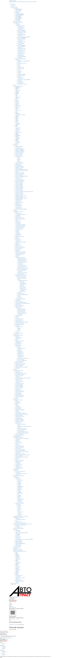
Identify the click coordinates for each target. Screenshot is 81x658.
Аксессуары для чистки (20, 417)
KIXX (18, 110)
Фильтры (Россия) (19, 307)
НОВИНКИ (11, 1)
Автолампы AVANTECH (20, 391)
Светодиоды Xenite (19, 384)
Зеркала (17, 401)
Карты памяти (20, 354)
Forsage (19, 484)
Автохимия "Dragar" (19, 189)
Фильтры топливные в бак (22, 269)
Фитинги (17, 331)
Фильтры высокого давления (23, 268)
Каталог (3, 643)
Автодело (19, 481)
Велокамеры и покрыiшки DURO (24, 60)
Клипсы (19, 507)
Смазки (17, 171)
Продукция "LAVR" (19, 196)
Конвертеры (20, 350)
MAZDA (17, 134)
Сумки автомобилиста (20, 435)
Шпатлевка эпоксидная (20, 581)
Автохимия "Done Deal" (20, 173)
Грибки (19, 65)
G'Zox (19, 158)
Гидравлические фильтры (22, 272)
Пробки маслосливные (20, 446)
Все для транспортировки (20, 449)
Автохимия (16, 145)
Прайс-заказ (31, 1)
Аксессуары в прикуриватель (23, 358)
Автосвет (18, 370)
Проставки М (20, 82)
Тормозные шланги (21, 293)
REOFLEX (17, 563)
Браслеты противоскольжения (23, 432)
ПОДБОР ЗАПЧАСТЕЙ (17, 1)
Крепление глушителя (20, 323)
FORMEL (18, 556)
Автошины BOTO (21, 55)
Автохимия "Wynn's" (19, 153)
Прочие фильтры (21, 273)
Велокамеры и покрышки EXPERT (24, 79)
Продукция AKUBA (19, 415)
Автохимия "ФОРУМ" (19, 193)
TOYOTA (18, 141)
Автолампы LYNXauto (19, 396)
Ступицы (17, 317)
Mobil (17, 112)
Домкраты (18, 441)
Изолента (19, 506)
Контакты (4, 654)
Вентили (19, 62)
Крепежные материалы (20, 503)
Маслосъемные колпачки (20, 247)
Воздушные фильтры (22, 261)
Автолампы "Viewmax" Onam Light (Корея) (23, 378)
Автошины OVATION (21, 39)
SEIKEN (19, 328)
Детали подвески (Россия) (20, 299)
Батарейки (18, 368)
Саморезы (20, 509)
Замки (19, 425)
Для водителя (18, 402)
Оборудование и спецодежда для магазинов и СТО (23, 523)
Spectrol (17, 120)
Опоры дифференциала (20, 324)
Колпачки (19, 70)
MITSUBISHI (18, 135)
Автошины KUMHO (21, 26)
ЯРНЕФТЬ (17, 108)
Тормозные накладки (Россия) (21, 302)
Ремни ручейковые (23, 290)
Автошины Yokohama (22, 42)
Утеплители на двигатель (20, 450)
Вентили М (20, 80)
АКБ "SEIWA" (18, 20)
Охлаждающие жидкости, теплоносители (21, 517)
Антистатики (18, 458)
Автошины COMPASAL (22, 37)
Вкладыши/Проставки (19, 236)
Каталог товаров (14, 7)
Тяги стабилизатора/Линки (20, 226)
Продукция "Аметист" (19, 192)
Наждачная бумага (19, 576)
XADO (17, 125)
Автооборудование (19, 455)
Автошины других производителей (24, 36)
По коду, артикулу (19, 608)
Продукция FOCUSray (20, 419)
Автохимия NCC (18, 201)
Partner (19, 485)
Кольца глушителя (19, 442)
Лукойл (17, 131)
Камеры (19, 349)
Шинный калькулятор (25, 1)
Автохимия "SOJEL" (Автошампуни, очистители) (24, 191)
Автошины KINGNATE (22, 57)
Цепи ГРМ (22, 285)
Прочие (19, 330)
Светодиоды (18, 388)
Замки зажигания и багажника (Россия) (23, 303)
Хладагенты (18, 203)
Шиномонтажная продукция (21, 59)
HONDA (17, 133)
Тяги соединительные (20, 318)
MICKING (17, 92)
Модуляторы (20, 351)
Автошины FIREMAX (21, 51)
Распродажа (13, 4)
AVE (16, 552)
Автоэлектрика (18, 335)
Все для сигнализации (22, 428)
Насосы (18, 444)
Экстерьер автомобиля (20, 420)
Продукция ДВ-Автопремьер (21, 413)
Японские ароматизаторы (20, 472)
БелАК (19, 491)
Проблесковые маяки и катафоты (22, 367)
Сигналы (19, 427)
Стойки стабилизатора (20, 227)
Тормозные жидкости (19, 186)
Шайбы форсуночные (20, 320)
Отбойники (18, 238)
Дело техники (20, 480)
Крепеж (19, 508)
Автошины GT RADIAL (22, 31)
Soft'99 (19, 159)
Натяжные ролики (19, 248)
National (17, 115)
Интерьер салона (19, 421)
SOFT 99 (18, 566)
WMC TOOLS (20, 493)
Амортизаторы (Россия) (20, 305)
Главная (10, 624)
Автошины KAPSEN (21, 54)
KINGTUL (19, 483)
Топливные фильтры (21, 267)
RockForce (20, 489)
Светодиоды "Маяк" (19, 372)
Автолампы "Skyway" (19, 382)
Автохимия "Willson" (19, 184)
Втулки (17, 212)
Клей (19, 69)
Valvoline (17, 124)
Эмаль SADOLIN (19, 579)
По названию (12, 608)
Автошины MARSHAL (22, 35)
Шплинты (19, 515)
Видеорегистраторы (21, 348)
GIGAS (17, 91)
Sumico (17, 121)
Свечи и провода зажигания (19, 529)
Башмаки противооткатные (23, 431)
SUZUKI (17, 139)
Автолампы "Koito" (19, 376)
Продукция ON (18, 461)
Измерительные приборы (20, 453)
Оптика (17, 397)
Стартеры (17, 336)
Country (17, 143)
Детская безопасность (22, 424)
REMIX (18, 562)
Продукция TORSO (19, 418)
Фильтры (20, 257)
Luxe (16, 111)
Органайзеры (18, 408)
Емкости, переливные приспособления (23, 454)
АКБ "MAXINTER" (19, 18)
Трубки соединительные (20, 254)
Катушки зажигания (19, 365)
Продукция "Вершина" (20, 166)
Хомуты (20, 513)
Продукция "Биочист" (19, 194)
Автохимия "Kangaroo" (20, 148)
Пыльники (18, 232)
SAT (18, 329)
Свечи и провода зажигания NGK (22, 533)
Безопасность (18, 422)
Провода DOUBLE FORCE (20, 543)
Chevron (17, 103)
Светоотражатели (21, 430)
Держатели (18, 403)
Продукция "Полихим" (20, 167)
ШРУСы (17, 316)
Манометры (20, 71)
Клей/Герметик (18, 164)
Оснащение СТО (19, 527)
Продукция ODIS (19, 204)
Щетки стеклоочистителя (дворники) (22, 439)
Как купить (4, 646)
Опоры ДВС (18, 215)
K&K (18, 327)
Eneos (17, 107)
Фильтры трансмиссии (22, 271)
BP (16, 99)
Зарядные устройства (20, 341)
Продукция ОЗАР (21, 356)
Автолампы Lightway (19, 385)
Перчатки (18, 411)
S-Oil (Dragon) (18, 105)
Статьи (3, 653)
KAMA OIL (18, 129)
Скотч (20, 511)
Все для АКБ (18, 343)
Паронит (19, 296)
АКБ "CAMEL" (18, 19)
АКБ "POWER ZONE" (19, 13)
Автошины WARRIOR (21, 45)
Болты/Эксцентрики (19, 229)
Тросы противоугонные (22, 429)
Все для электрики (19, 362)
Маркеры (17, 574)
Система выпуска (19, 319)
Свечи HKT (18, 534)
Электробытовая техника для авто (22, 457)
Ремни (22, 280)
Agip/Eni (17, 98)
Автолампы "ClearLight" (20, 374)
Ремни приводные (23, 284)
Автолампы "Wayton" (19, 386)
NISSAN (18, 137)
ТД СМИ (20, 501)
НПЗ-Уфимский (18, 132)
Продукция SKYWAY (19, 467)
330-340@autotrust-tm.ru (7, 637)
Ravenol (17, 117)
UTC (18, 160)
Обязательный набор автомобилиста (24, 426)
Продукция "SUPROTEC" (20, 150)
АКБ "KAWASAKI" (19, 15)
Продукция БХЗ (20, 78)
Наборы (19, 73)
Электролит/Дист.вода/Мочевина (22, 169)
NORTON (18, 558)
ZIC (18, 127)
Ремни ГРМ (22, 282)
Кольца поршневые (19, 333)
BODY (17, 553)
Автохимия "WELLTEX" (20, 152)
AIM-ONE (17, 100)
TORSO (17, 564)
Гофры (17, 459)
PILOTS (17, 104)
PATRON (19, 495)
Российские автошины (22, 33)
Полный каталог (15, 624)
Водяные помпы (19, 244)
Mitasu (18, 90)
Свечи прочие (18, 544)
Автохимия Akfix (18, 165)
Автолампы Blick (19, 393)
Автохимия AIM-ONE (19, 188)
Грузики (19, 66)
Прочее (17, 237)
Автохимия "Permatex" (20, 181)
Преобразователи (19, 342)
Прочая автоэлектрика (20, 361)
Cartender (17, 102)
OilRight (17, 116)
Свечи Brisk (18, 535)
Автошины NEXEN (21, 28)
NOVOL (17, 560)
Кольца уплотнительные (22, 277)
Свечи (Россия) (18, 537)
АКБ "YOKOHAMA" (19, 9)
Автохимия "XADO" (19, 154)
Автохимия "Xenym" (19, 187)
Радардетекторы (21, 352)
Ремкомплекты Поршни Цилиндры (22, 322)
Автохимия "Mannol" (19, 179)
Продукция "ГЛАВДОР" (20, 460)
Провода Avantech (19, 542)
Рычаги (17, 220)
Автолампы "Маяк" (19, 380)
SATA (19, 497)
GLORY (17, 573)
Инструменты (18, 478)
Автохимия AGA (18, 206)
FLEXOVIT (17, 554)
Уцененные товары (17, 547)
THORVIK (19, 492)
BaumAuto (20, 488)
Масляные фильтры (22, 259)
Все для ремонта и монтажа (19, 476)
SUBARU (17, 138)
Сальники (19, 292)
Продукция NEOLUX (19, 202)
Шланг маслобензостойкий (23, 294)
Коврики (18, 406)
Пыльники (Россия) (19, 301)
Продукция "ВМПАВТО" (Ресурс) (21, 198)
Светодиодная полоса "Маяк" (21, 373)
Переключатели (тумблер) (20, 363)
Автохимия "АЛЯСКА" (19, 162)
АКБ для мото (18, 11)
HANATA (17, 93)
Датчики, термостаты (19, 246)
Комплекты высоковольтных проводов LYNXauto (24, 539)
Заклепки (19, 505)
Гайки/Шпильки (18, 234)
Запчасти (18, 211)
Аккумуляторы (16, 8)
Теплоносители (18, 521)
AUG (19, 157)
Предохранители (19, 338)
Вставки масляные (21, 263)
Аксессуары (18, 399)
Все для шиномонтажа (22, 63)
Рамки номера (18, 448)
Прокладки (18, 250)
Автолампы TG (18, 392)
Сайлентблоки (18, 222)
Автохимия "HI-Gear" (19, 178)
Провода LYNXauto (19, 541)
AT (18, 494)
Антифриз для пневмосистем (21, 522)
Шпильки (19, 76)
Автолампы (18, 371)
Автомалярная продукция (20, 551)
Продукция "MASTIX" (19, 149)
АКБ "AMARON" (18, 17)
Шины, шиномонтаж (18, 22)
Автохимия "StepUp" (19, 183)
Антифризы (20, 519)
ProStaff (19, 161)
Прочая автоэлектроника (22, 360)
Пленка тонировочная (20, 433)
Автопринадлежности (18, 437)
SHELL (17, 119)
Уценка (12, 6)
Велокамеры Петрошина (22, 83)
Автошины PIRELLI (21, 44)
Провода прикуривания (20, 447)
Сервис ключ (20, 498)
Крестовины (18, 235)
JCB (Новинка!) (20, 499)
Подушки (17, 230)
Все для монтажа (21, 359)
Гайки (19, 64)
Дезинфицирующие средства (21, 195)
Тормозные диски (19, 315)
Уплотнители (20, 297)
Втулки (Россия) (18, 304)
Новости (3, 652)
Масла (18, 85)
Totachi (18, 123)
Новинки (12, 3)
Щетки (17, 339)
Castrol (17, 101)
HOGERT (19, 487)
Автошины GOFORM (21, 49)
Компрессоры (18, 466)
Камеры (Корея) (21, 68)
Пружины (17, 243)
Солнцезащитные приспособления (22, 414)
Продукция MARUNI (21, 75)
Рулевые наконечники (20, 218)
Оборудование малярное (20, 578)
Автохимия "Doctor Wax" (20, 172)
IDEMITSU (17, 88)
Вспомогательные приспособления (22, 452)
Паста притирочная (19, 190)
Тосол (17, 520)
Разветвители (20, 353)
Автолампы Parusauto (20, 383)
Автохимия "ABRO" (19, 147)
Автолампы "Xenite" (19, 387)
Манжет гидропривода (22, 278)
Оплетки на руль (19, 407)
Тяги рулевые (20, 224)
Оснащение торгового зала (21, 525)
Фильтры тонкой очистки (22, 314)
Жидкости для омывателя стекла (22, 170)
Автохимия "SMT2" (19, 182)
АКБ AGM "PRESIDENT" (20, 14)
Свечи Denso (18, 531)
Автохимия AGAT (19, 207)
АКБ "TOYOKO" (18, 10)
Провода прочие (19, 545)
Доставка (3, 647)
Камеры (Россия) (21, 67)
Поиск (15, 622)
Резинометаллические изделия (21, 275)
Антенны (19, 347)
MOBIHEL (18, 569)
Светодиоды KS (18, 394)
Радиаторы (18, 245)
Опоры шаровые (20, 214)
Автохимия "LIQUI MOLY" (20, 180)
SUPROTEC (18, 87)
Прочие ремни (22, 291)
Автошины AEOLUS (21, 30)
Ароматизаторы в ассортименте (21, 474)
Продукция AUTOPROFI (20, 409)
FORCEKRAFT (20, 486)
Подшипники (18, 249)
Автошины (18, 24)
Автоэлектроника (19, 345)
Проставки (17, 325)
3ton (16, 94)
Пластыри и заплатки (22, 74)
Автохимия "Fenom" (19, 175)
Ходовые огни (18, 390)
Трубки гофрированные (20, 364)
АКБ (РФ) (17, 12)
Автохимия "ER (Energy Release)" (22, 176)
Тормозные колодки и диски (21, 252)
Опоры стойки (18, 216)
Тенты (17, 404)
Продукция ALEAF (19, 199)
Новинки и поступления (18, 549)
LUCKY (17, 567)
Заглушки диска (21, 81)
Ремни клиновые (23, 287)
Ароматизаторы (16, 469)
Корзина (10, 603)
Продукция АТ (18, 463)
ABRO (18, 96)
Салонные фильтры (22, 265)
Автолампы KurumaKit (20, 395)
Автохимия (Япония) (19, 156)
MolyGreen (20, 114)
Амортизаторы (18, 240)
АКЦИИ (35, 1)
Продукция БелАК (19, 464)
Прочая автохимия (19, 168)
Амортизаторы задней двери (21, 241)
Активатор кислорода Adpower (21, 209)
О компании (4, 651)
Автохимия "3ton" (19, 155)
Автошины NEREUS (21, 47)
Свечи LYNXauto (19, 540)
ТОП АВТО (18, 526)
